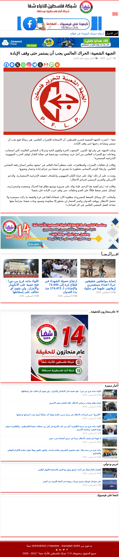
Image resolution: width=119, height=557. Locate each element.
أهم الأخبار (78, 58)
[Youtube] (57, 549)
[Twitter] (64, 549)
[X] (17, 64)
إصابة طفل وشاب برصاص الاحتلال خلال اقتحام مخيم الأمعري (75, 403)
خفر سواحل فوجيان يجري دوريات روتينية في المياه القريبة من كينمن (72, 481)
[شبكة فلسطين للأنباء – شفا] (59, 6)
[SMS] (51, 64)
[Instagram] (28, 64)
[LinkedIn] (60, 549)
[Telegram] (34, 64)
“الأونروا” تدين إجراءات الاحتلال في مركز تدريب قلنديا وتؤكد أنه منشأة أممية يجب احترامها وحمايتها (59, 414)
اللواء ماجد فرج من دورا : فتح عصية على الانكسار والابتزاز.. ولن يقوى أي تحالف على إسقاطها (61, 391)
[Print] (57, 64)
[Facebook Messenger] (12, 64)
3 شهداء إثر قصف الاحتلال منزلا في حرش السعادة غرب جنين (75, 438)
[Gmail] (45, 64)
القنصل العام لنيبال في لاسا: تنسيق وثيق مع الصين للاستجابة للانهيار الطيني (69, 469)
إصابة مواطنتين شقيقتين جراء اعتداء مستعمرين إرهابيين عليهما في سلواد (100, 284)
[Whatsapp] (23, 64)
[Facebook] (6, 64)
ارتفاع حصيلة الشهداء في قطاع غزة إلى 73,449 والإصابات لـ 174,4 (68, 33)
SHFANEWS (39, 545)
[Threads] (40, 64)
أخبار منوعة (89, 58)
